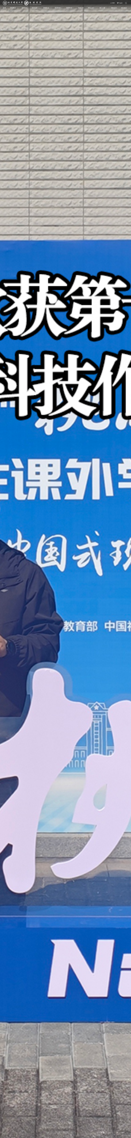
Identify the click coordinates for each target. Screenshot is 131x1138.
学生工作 (91, 8)
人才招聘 (112, 3)
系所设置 (34, 8)
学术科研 (58, 8)
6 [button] (107, 1132)
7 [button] (115, 1133)
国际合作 (114, 8)
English (121, 3)
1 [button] (97, 1132)
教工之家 (102, 8)
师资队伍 (46, 8)
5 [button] (105, 1132)
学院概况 (13, 8)
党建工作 (81, 8)
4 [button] (103, 1132)
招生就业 (124, 8)
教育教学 (69, 8)
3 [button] (101, 1132)
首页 (4, 8)
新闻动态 (24, 8)
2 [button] (99, 1132)
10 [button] (122, 1132)
